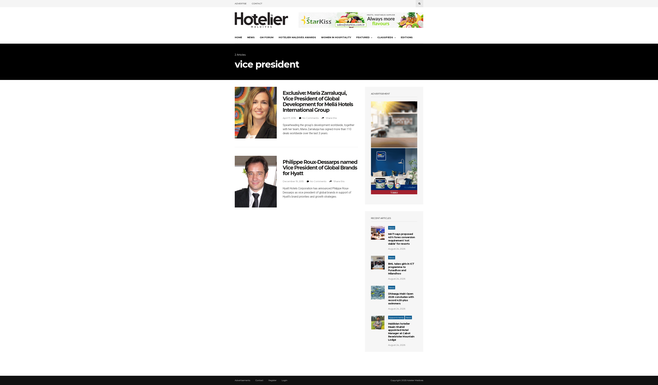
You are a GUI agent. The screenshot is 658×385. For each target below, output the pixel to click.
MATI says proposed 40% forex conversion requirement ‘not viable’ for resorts (401, 238)
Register (273, 380)
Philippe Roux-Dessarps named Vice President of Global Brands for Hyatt (320, 167)
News (251, 37)
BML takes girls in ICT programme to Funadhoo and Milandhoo (401, 268)
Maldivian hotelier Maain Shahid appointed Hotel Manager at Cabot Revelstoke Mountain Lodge (401, 331)
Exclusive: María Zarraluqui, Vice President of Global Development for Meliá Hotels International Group (318, 101)
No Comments (310, 118)
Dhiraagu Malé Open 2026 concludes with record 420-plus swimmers (401, 298)
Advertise (241, 3)
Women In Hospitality (336, 37)
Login (284, 380)
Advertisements (242, 380)
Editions (407, 37)
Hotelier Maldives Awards (297, 37)
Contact (257, 3)
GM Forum (266, 37)
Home (238, 37)
